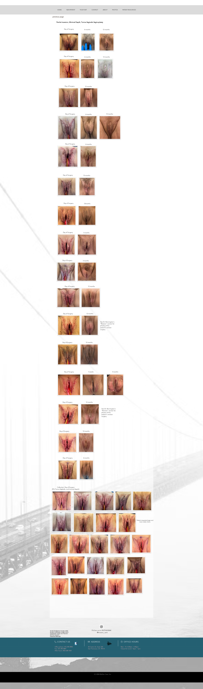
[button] (70, 10)
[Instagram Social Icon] (101, 627)
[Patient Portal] (76, 643)
